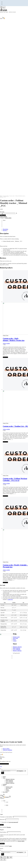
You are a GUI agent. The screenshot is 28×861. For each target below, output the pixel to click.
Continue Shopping (4, 763)
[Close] (0, 768)
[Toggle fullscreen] (4, 857)
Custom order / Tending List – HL (15, 426)
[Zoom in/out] (1, 857)
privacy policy (21, 841)
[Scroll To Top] (1, 767)
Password (2, 819)
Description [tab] (5, 229)
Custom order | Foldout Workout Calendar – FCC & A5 (15, 479)
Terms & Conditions (7, 750)
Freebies (5, 784)
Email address (3, 832)
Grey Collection (16, 649)
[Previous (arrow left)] (1, 860)
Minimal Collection (17, 646)
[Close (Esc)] (10, 857)
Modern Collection (17, 650)
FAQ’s (14, 639)
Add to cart (3, 215)
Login (10, 846)
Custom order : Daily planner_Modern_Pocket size (13, 339)
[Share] (7, 857)
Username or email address (6, 816)
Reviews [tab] (5, 230)
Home (1, 195)
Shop (4, 777)
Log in (2, 824)
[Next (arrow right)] (4, 860)
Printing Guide (16, 637)
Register (9, 827)
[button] (5, 357)
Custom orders (6, 195)
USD (7, 802)
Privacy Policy (6, 748)
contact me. (10, 599)
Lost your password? (13, 822)
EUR (7, 805)
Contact (14, 640)
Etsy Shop (5, 792)
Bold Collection (16, 648)
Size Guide (2, 211)
